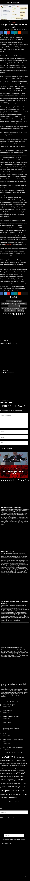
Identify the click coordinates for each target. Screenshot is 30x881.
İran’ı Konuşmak (7, 373)
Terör (15, 787)
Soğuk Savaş (8, 783)
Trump (22, 786)
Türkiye (20, 310)
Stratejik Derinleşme (8, 343)
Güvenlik (14, 22)
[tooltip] (1, 32)
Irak (7, 770)
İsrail (7, 797)
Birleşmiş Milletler (8, 303)
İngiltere (15, 794)
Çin (6, 794)
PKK (16, 776)
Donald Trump (14, 765)
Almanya (20, 757)
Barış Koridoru (11, 83)
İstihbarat (14, 797)
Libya (11, 773)
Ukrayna (18, 790)
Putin (7, 780)
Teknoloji (7, 786)
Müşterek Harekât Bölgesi (10, 308)
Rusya (7, 310)
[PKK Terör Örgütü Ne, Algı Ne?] (14, 471)
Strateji (17, 783)
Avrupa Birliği (22, 760)
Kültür (22, 770)
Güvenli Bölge (21, 303)
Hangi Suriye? (9, 244)
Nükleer (3, 776)
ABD (8, 301)
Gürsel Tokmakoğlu (20, 29)
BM (18, 763)
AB (2, 757)
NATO (20, 773)
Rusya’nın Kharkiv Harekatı (11, 728)
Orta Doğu (10, 776)
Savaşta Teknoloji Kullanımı (11, 507)
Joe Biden (14, 770)
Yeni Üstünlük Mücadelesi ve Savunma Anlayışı (14, 602)
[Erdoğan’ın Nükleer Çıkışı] (14, 458)
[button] (26, 812)
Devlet (6, 765)
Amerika (4, 760)
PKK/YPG (23, 308)
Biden (3, 763)
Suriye (13, 310)
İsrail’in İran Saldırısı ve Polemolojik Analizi (13, 685)
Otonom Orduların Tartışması (11, 648)
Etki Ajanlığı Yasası (7, 551)
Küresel (4, 773)
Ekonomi (7, 768)
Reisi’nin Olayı (6, 402)
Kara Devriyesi (14, 306)
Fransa (14, 768)
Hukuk (2, 770)
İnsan (21, 794)
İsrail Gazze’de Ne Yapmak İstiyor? (13, 747)
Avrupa (13, 760)
